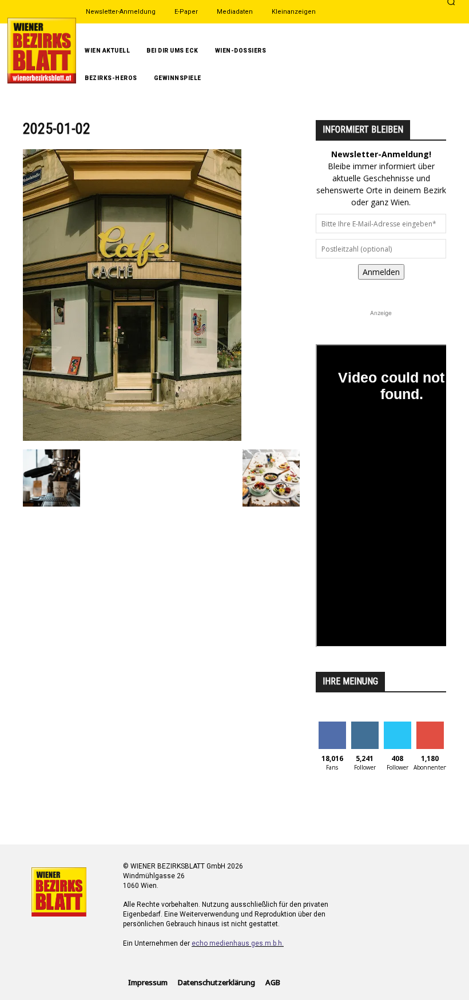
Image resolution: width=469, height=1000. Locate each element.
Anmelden (381, 271)
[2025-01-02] (132, 438)
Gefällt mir (332, 730)
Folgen (364, 726)
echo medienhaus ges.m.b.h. (238, 943)
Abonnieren (435, 726)
